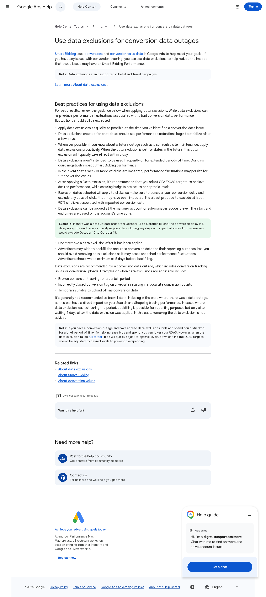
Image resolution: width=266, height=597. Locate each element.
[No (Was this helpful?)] (204, 410)
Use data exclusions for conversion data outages (156, 26)
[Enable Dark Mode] (192, 587)
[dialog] (220, 541)
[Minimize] (249, 513)
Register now (67, 557)
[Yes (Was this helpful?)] (193, 410)
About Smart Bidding (73, 375)
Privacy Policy (59, 587)
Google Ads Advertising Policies (122, 587)
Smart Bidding (65, 54)
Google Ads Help (34, 7)
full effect (95, 337)
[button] (7, 7)
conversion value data (126, 54)
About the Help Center (164, 587)
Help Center (87, 6)
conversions (94, 54)
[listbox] (221, 587)
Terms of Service (84, 587)
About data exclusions (90, 85)
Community (118, 6)
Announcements (152, 6)
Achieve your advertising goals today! (81, 529)
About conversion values (76, 381)
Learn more (64, 85)
